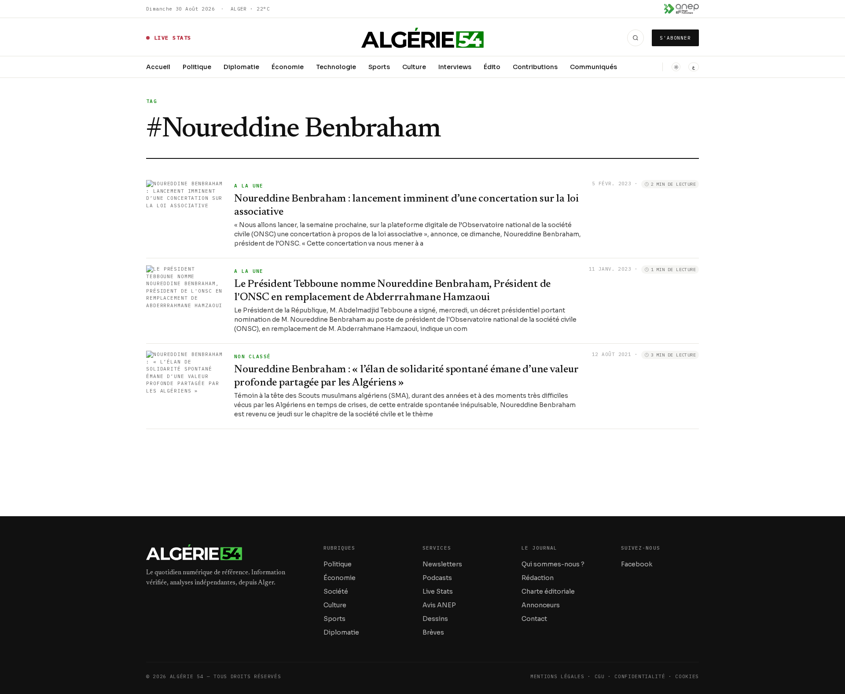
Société (335, 591)
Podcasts (437, 578)
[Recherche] (635, 37)
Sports (379, 67)
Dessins (435, 619)
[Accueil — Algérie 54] (422, 38)
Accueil (158, 67)
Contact (534, 619)
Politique (197, 67)
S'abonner (675, 38)
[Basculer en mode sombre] (676, 66)
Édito (492, 67)
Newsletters (442, 564)
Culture (414, 67)
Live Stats (437, 591)
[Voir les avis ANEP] (681, 9)
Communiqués (593, 67)
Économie (288, 67)
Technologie (336, 67)
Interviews (454, 67)
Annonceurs (541, 605)
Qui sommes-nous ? (553, 564)
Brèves (433, 632)
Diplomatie (241, 67)
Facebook (636, 564)
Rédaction (538, 578)
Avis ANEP (439, 605)
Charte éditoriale (548, 591)
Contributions (535, 67)
